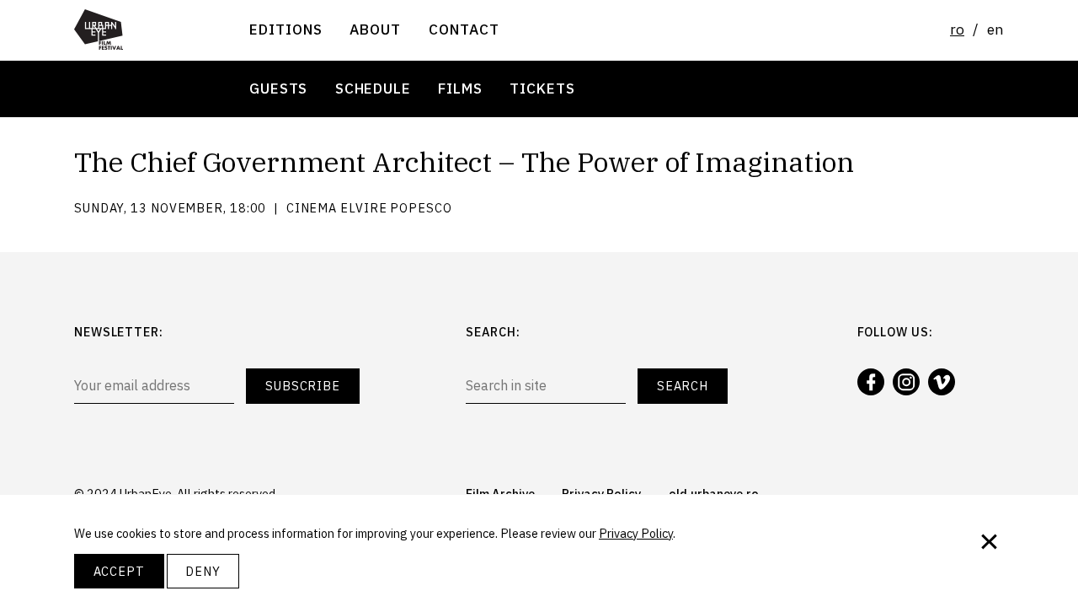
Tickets (542, 88)
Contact (464, 29)
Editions (286, 29)
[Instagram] (906, 381)
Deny (203, 571)
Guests (278, 88)
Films (460, 88)
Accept (119, 571)
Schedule (373, 88)
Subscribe (302, 386)
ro (957, 29)
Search (682, 386)
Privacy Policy (636, 533)
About (375, 29)
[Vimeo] (941, 381)
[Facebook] (870, 381)
